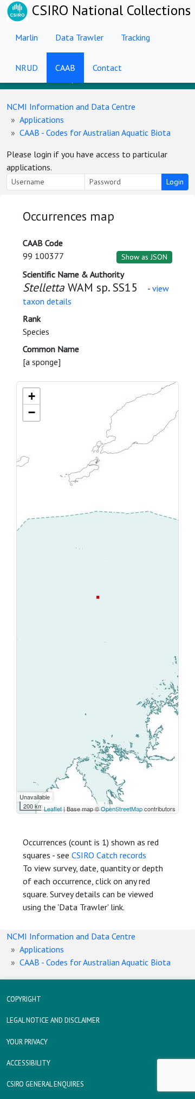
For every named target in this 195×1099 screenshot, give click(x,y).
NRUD (26, 67)
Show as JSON (144, 257)
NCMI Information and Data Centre (70, 106)
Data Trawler (79, 37)
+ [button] (31, 396)
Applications (42, 119)
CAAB (65, 67)
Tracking (135, 37)
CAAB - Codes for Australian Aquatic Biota (95, 132)
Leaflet (53, 808)
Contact (107, 67)
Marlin (26, 37)
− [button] (31, 412)
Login (175, 182)
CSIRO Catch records (109, 855)
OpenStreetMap (121, 808)
